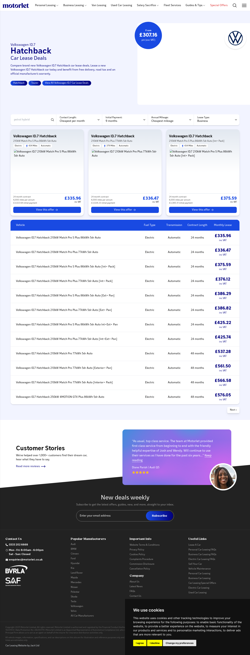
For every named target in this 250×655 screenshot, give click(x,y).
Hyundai (75, 563)
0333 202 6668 (18, 544)
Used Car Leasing (121, 5)
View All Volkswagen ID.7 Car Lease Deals (66, 83)
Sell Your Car (195, 564)
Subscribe (159, 516)
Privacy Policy (137, 550)
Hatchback (18, 83)
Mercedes (76, 582)
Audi (73, 544)
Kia (72, 568)
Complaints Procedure (141, 559)
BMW (74, 549)
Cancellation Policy (140, 569)
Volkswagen (77, 606)
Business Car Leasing (199, 578)
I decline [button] (155, 643)
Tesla (73, 601)
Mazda (74, 577)
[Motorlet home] (16, 5)
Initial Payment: (114, 117)
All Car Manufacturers (82, 616)
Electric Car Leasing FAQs (201, 559)
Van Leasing (99, 5)
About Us (134, 582)
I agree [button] (140, 643)
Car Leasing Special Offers (202, 583)
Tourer (34, 83)
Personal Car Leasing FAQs (202, 550)
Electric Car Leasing (198, 588)
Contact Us (135, 596)
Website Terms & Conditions (145, 545)
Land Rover (77, 573)
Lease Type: (203, 117)
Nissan (74, 587)
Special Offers (219, 5)
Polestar (75, 592)
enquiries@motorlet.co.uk (26, 559)
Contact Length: (68, 117)
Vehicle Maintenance (199, 569)
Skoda (74, 597)
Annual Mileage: (160, 117)
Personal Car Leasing (199, 573)
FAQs (132, 591)
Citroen (75, 554)
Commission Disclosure (142, 564)
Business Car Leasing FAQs (202, 554)
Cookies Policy (137, 554)
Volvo (74, 611)
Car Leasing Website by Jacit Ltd (22, 645)
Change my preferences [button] (180, 643)
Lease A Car (194, 545)
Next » (233, 410)
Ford (73, 558)
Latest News (136, 586)
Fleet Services (172, 5)
